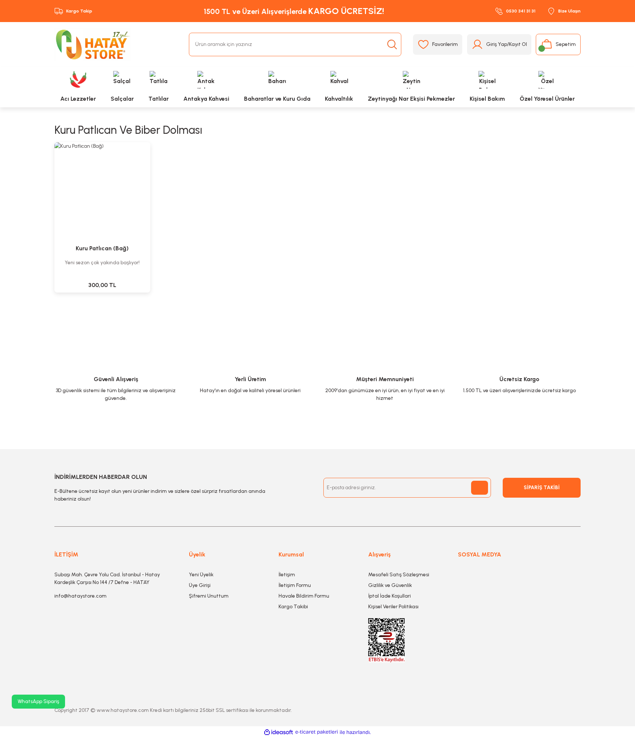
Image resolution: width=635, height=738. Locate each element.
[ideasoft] (278, 732)
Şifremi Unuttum (209, 596)
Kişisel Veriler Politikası (393, 606)
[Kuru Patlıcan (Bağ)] (102, 190)
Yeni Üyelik (201, 575)
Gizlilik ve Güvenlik (390, 585)
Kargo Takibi (293, 606)
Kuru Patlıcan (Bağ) (102, 248)
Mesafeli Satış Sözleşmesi (398, 575)
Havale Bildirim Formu (304, 596)
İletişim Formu (295, 585)
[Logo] (92, 44)
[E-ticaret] (316, 732)
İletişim (287, 575)
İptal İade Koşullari (389, 596)
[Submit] (479, 488)
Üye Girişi (200, 585)
